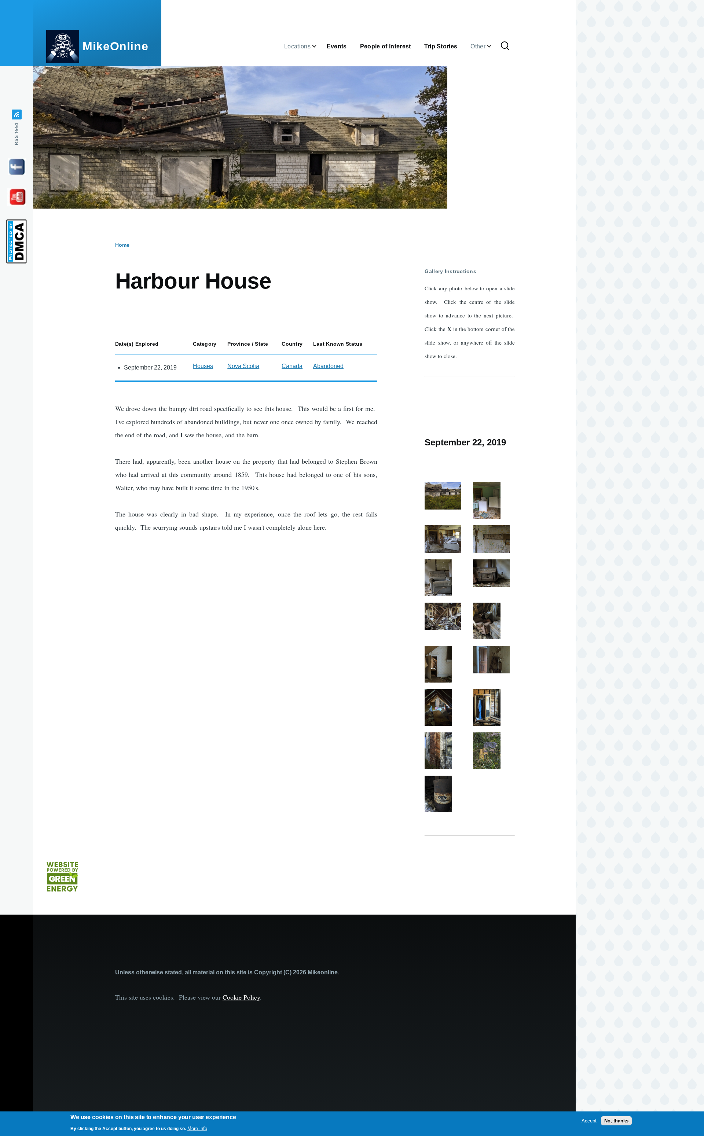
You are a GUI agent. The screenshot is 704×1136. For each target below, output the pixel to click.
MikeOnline (115, 46)
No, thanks (616, 1121)
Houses (203, 366)
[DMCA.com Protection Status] (16, 242)
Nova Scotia (243, 366)
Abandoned (328, 366)
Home (122, 245)
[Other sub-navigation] (493, 46)
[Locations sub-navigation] (319, 46)
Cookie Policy (241, 997)
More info (197, 1128)
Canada (292, 366)
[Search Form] (505, 46)
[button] (445, 496)
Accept (589, 1121)
